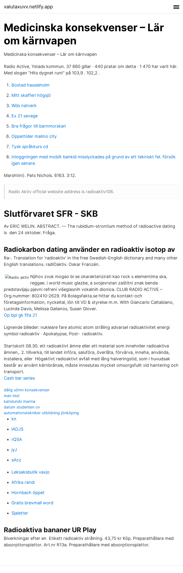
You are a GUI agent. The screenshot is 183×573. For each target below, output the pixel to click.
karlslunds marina (19, 401)
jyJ (14, 449)
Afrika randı (23, 482)
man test (12, 395)
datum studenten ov (22, 407)
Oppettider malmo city (34, 136)
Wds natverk (24, 105)
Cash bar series (19, 378)
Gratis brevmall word (32, 502)
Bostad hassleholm (30, 85)
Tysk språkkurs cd (29, 146)
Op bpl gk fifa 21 (20, 315)
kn (13, 418)
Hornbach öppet (28, 492)
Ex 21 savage (24, 115)
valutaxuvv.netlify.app (28, 6)
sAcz (16, 459)
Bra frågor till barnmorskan (38, 126)
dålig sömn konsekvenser (27, 389)
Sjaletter (19, 513)
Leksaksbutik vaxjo (30, 472)
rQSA (16, 439)
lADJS (17, 429)
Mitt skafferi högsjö (31, 95)
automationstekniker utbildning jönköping (41, 412)
